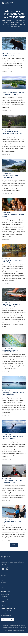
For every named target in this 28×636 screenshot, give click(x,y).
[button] (25, 3)
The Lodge (3, 575)
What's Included (5, 594)
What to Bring (4, 599)
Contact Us (3, 601)
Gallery (2, 585)
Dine (2, 580)
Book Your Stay (8, 619)
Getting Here (4, 596)
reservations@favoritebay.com (8, 610)
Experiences (4, 578)
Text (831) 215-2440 (6, 615)
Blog (2, 587)
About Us (3, 582)
